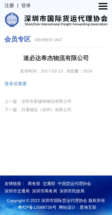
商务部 (34, 183)
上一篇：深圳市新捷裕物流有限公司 (37, 101)
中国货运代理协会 (74, 183)
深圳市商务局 (44, 191)
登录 (26, 5)
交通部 (49, 183)
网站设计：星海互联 (77, 207)
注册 (9, 5)
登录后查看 (15, 83)
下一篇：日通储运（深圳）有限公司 (37, 109)
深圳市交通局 (17, 191)
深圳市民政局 (72, 191)
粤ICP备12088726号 (37, 207)
